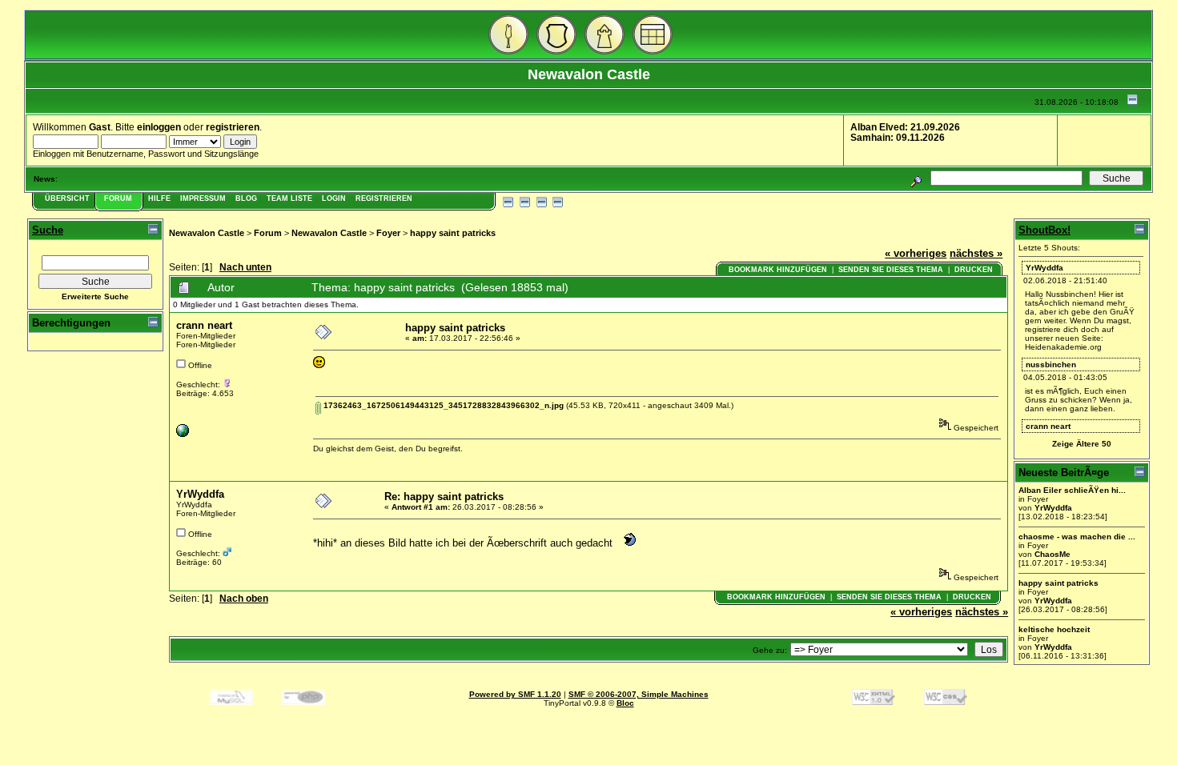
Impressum (203, 198)
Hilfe (159, 198)
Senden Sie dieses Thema (890, 270)
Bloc (625, 703)
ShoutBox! (1044, 230)
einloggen (159, 127)
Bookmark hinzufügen (778, 270)
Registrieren (384, 198)
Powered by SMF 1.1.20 (515, 694)
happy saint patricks (453, 233)
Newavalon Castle (206, 233)
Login (334, 198)
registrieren (232, 127)
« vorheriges (915, 253)
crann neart (204, 325)
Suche (47, 230)
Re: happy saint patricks (444, 497)
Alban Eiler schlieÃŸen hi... (1072, 490)
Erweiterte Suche (95, 296)
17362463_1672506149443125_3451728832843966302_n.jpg (442, 405)
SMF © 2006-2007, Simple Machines (638, 694)
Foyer (388, 233)
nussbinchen (1051, 364)
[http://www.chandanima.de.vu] (182, 434)
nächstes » (976, 253)
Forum (118, 198)
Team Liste (289, 198)
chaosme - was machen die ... (1076, 536)
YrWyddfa (200, 494)
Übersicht (67, 198)
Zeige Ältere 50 (1081, 443)
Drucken (973, 270)
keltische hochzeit (1054, 629)
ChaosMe (1052, 554)
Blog (246, 198)
